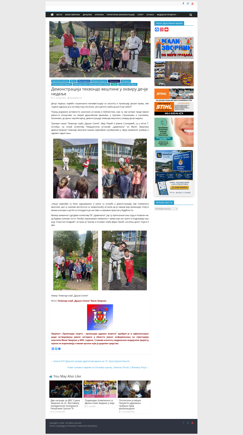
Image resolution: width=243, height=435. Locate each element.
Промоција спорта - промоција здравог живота (91, 84)
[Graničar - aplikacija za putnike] (174, 172)
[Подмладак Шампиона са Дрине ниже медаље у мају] (100, 382)
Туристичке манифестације (121, 14)
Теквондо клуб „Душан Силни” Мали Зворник (81, 300)
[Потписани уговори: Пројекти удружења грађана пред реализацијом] (134, 382)
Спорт (141, 14)
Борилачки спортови (60, 81)
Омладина (126, 81)
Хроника (99, 14)
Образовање (114, 81)
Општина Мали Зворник (62, 84)
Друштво (87, 14)
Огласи (150, 14)
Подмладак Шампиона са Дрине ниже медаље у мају (99, 402)
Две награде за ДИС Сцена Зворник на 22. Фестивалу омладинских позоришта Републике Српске (65, 404)
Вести (59, 14)
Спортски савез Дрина (127, 84)
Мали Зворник (72, 14)
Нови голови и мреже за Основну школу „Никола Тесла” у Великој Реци (108, 367)
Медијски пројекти (166, 14)
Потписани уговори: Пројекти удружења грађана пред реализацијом (130, 404)
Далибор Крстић (76, 98)
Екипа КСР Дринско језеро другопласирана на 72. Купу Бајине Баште (90, 361)
